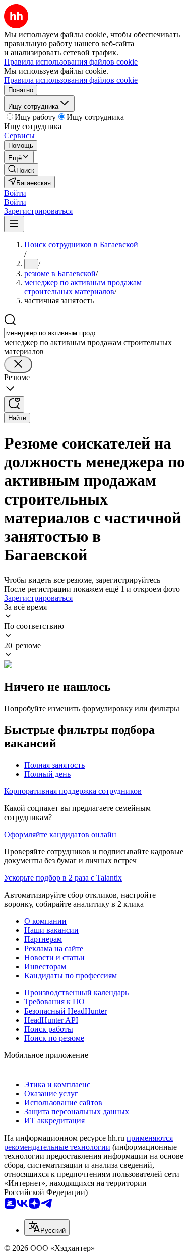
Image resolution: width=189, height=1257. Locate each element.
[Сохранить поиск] (14, 404)
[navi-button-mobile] (14, 224)
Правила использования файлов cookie (71, 80)
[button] (15, 192)
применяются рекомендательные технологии (88, 1142)
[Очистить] (18, 364)
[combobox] (50, 333)
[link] (21, 169)
